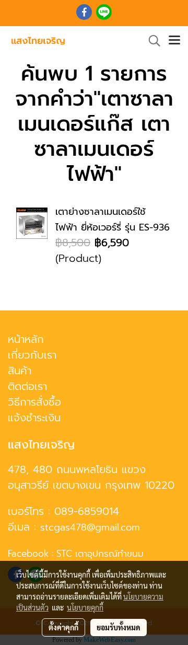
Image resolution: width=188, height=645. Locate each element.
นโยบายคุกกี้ (85, 607)
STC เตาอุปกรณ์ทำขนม (100, 553)
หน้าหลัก (26, 339)
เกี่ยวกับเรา (32, 355)
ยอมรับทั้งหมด (118, 627)
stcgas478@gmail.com (90, 527)
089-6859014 (86, 511)
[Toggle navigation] (174, 40)
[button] (150, 41)
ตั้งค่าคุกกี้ (63, 627)
